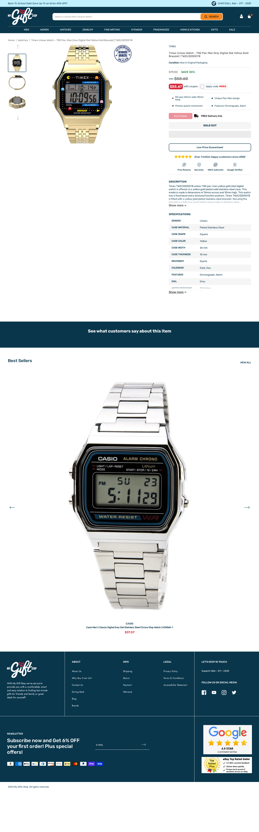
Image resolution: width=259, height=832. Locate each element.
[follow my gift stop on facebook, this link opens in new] (204, 694)
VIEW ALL (245, 362)
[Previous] (18, 47)
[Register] (144, 745)
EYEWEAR (136, 29)
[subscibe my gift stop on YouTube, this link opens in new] (214, 694)
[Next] (18, 118)
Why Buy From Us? (82, 678)
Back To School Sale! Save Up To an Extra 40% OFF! (37, 3)
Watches (23, 40)
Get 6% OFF (66, 740)
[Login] (241, 16)
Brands (75, 705)
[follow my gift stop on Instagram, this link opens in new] (224, 694)
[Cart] (249, 16)
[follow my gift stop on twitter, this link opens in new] (234, 694)
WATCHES (65, 29)
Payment (127, 685)
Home (11, 40)
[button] (210, 134)
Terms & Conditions (174, 678)
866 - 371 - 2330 (220, 671)
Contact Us (77, 685)
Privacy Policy (171, 671)
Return (126, 678)
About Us (76, 671)
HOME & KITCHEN (190, 29)
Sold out (210, 125)
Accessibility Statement (175, 685)
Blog (74, 698)
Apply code (216, 86)
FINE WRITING (112, 29)
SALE (232, 29)
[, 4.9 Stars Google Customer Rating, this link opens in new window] (227, 739)
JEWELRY (87, 29)
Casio (129, 623)
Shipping (127, 671)
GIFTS (214, 29)
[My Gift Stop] (21, 661)
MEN (26, 29)
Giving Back (78, 692)
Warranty (127, 692)
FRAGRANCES (161, 29)
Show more (176, 205)
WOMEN (44, 29)
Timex (172, 46)
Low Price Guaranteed (210, 147)
